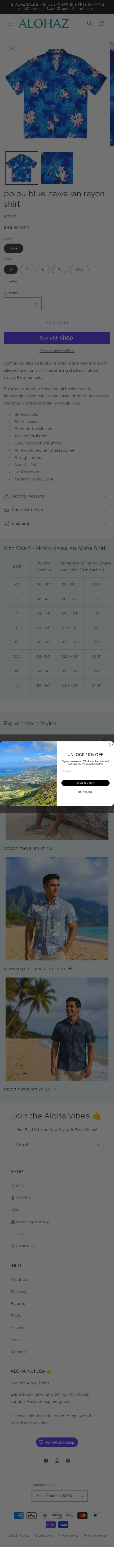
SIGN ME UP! (85, 783)
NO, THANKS (85, 792)
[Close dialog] (110, 744)
